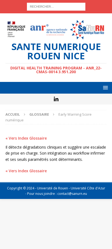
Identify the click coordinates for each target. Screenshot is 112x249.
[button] (104, 87)
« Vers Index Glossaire (26, 138)
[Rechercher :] (56, 6)
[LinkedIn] (56, 99)
